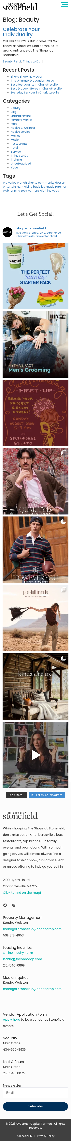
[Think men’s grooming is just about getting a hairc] (35, 344)
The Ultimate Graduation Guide (32, 81)
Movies (15, 136)
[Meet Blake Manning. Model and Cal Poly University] (35, 549)
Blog (14, 112)
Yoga (14, 168)
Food (14, 124)
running (15, 191)
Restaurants (19, 144)
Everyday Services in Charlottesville (35, 93)
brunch (22, 183)
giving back (32, 187)
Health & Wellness (23, 128)
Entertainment (21, 116)
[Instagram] (14, 905)
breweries (9, 183)
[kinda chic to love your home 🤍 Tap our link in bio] (35, 686)
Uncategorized (21, 164)
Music (15, 140)
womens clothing (39, 191)
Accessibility (24, 1136)
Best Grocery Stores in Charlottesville (36, 89)
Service (16, 152)
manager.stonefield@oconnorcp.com (32, 929)
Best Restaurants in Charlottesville (34, 85)
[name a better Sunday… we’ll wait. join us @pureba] (35, 276)
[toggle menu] (63, 5)
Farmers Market (21, 120)
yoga (55, 191)
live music (47, 187)
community (46, 183)
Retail (17, 61)
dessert (60, 183)
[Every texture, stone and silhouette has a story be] (35, 755)
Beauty (8, 61)
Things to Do (31, 61)
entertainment (13, 187)
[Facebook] (5, 905)
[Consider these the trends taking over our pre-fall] (35, 618)
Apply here (11, 1019)
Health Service (21, 132)
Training (16, 160)
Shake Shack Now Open (27, 77)
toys (24, 191)
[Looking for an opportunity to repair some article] (35, 413)
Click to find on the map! (22, 892)
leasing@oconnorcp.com (22, 959)
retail (58, 187)
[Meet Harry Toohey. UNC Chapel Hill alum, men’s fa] (35, 481)
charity (32, 183)
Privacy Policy (45, 1136)
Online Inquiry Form (18, 952)
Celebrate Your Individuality (21, 32)
